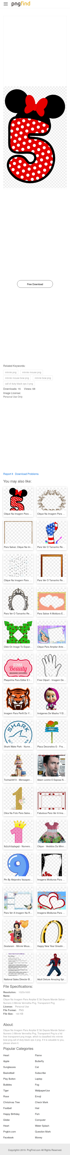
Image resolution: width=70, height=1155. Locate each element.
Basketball (8, 1072)
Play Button (9, 1078)
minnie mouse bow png (17, 378)
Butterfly (39, 1061)
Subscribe (40, 1072)
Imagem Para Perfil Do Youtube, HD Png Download (30, 713)
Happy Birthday (11, 1114)
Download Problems (27, 474)
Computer (40, 1119)
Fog (37, 1084)
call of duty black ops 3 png (19, 383)
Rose (6, 1096)
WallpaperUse (42, 1090)
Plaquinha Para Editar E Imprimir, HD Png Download (31, 680)
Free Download (35, 284)
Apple (6, 1061)
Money (38, 1137)
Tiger (6, 1090)
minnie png (10, 372)
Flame (38, 1055)
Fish (37, 1114)
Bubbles (7, 1084)
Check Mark (41, 1102)
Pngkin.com (9, 1131)
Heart (6, 1055)
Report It (8, 474)
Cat (37, 1067)
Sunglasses (9, 1067)
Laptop (38, 1078)
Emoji (38, 1096)
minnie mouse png (31, 372)
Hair (37, 1108)
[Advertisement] (35, 51)
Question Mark (43, 1131)
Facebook (8, 1137)
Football (7, 1108)
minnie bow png (43, 378)
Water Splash (42, 1125)
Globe (6, 1119)
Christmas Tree (11, 1102)
